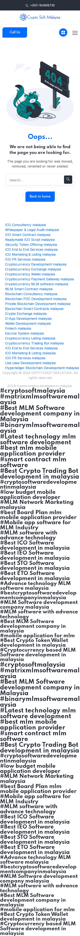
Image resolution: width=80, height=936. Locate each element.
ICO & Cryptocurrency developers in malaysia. (40, 386)
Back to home (40, 196)
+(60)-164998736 (42, 5)
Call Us (15, 32)
